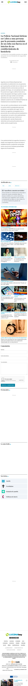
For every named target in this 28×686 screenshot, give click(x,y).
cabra (9, 185)
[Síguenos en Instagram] (14, 638)
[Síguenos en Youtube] (16, 638)
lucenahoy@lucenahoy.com (20, 669)
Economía (18, 641)
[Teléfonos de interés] (14, 496)
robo (3, 185)
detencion (17, 185)
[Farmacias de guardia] (14, 491)
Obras (9, 645)
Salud (4, 645)
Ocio (23, 641)
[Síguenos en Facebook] (10, 638)
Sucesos (3, 33)
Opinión (17, 643)
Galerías (23, 645)
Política (6, 641)
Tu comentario (4, 362)
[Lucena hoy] (14, 636)
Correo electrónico (5, 355)
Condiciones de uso (18, 647)
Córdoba (23, 643)
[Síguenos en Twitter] (12, 638)
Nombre (2, 349)
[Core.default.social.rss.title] (18, 638)
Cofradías (5, 643)
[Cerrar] (26, 680)
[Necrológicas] (14, 486)
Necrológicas (15, 645)
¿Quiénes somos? (8, 647)
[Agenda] (14, 481)
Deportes (11, 643)
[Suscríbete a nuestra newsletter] (14, 196)
